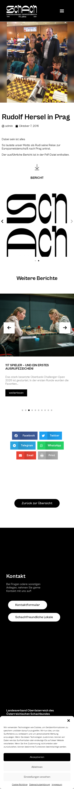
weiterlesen (16, 392)
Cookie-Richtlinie (19, 784)
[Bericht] (37, 167)
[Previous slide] (9, 327)
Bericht (37, 178)
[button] (68, 720)
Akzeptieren (37, 757)
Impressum (57, 784)
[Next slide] (64, 327)
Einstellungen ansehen (37, 776)
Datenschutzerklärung (39, 784)
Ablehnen (37, 767)
